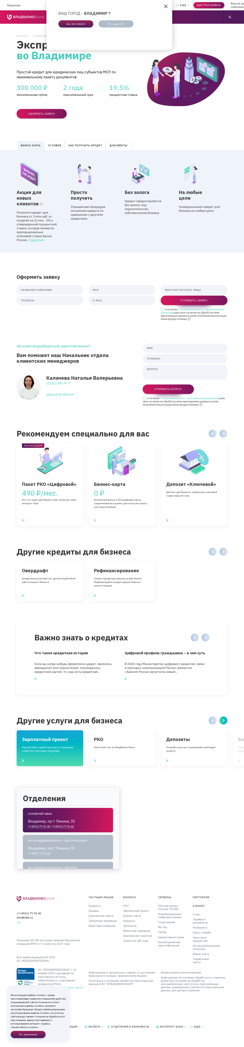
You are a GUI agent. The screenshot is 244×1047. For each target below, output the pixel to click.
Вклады (94, 910)
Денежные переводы (103, 920)
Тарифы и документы (200, 921)
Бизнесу (22, 35)
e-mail (97, 300)
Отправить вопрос (168, 389)
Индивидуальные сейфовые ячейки (169, 915)
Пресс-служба (202, 932)
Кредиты (94, 905)
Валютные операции (102, 925)
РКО (126, 905)
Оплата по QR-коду (135, 940)
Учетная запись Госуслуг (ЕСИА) (168, 907)
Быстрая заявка (209, 5)
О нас (196, 914)
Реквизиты (200, 927)
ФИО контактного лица (183, 290)
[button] (213, 433)
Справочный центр (201, 960)
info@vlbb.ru (25, 917)
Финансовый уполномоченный (181, 972)
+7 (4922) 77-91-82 (29, 913)
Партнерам (201, 897)
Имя (150, 348)
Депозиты (129, 925)
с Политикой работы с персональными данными (189, 398)
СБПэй (162, 932)
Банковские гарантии (137, 935)
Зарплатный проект (136, 910)
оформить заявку (41, 113)
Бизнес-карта (132, 915)
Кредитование (43, 35)
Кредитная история (171, 937)
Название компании (36, 290)
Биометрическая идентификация (169, 944)
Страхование (166, 922)
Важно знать (201, 954)
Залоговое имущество (200, 939)
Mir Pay (162, 927)
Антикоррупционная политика (204, 947)
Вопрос (152, 369)
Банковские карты (101, 915)
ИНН (96, 290)
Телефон (27, 300)
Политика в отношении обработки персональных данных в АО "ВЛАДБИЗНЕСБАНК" (121, 982)
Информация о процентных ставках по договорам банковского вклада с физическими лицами (122, 974)
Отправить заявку (194, 300)
